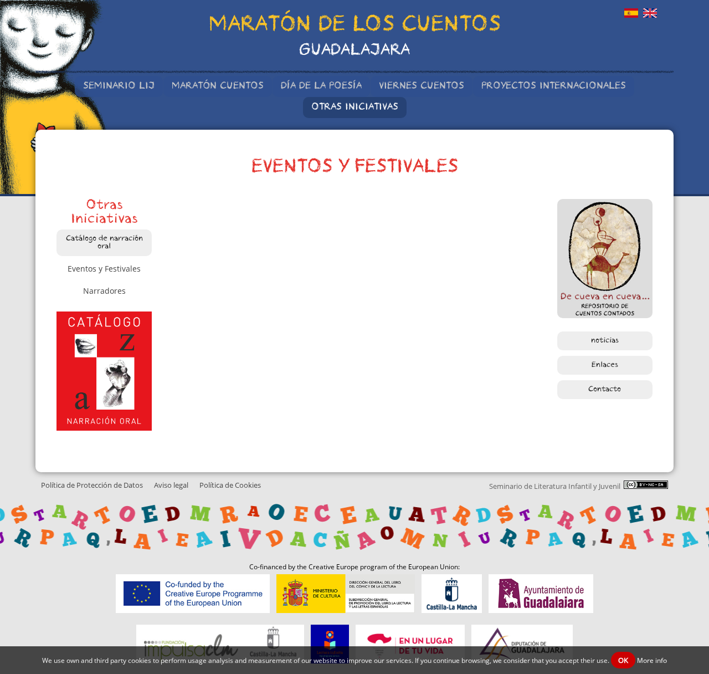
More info (652, 660)
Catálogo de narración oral (104, 243)
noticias (605, 341)
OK (623, 660)
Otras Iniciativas (354, 108)
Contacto (604, 390)
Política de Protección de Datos (92, 485)
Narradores (104, 290)
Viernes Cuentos (421, 86)
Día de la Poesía (321, 86)
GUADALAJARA (354, 51)
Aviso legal (171, 485)
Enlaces (605, 365)
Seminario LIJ (119, 86)
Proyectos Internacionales (553, 86)
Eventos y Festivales (104, 268)
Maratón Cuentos (218, 86)
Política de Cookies (230, 485)
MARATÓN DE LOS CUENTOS (355, 26)
